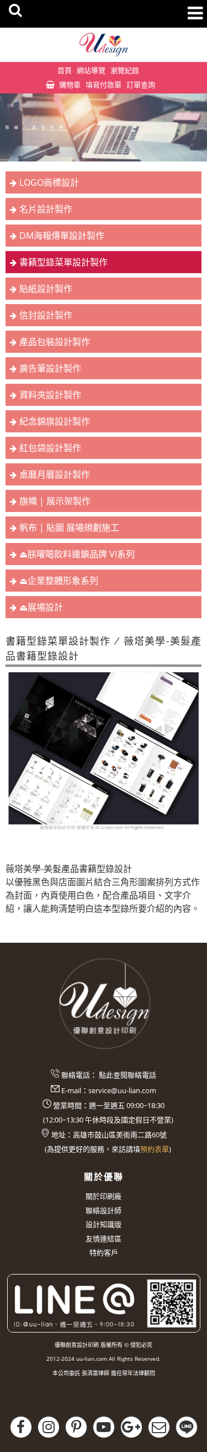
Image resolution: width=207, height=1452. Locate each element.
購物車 (70, 85)
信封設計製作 (45, 315)
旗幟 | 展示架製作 (55, 501)
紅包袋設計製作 (50, 448)
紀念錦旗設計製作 (54, 421)
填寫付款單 (103, 85)
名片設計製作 (45, 209)
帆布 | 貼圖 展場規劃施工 (69, 527)
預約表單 (154, 1149)
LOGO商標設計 (49, 182)
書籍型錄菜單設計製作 (63, 262)
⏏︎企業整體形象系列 (58, 580)
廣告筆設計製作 (50, 368)
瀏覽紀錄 (124, 70)
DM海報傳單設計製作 (61, 235)
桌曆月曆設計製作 (54, 474)
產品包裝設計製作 (54, 342)
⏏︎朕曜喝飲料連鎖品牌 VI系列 (77, 554)
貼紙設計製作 (45, 289)
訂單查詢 (140, 85)
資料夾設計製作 (50, 395)
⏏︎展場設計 (41, 607)
